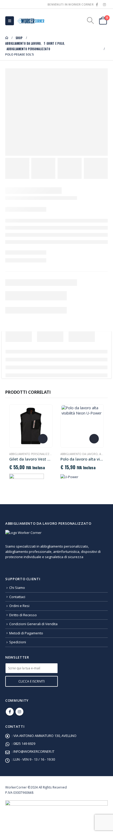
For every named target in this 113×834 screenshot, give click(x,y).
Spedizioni (17, 642)
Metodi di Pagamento (26, 633)
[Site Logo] (30, 20)
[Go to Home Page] (6, 38)
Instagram (19, 712)
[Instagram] (104, 4)
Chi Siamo (17, 587)
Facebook (10, 712)
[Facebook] (97, 4)
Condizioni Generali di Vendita (33, 623)
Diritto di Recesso (23, 615)
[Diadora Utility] (26, 479)
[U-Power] (69, 476)
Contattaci (17, 596)
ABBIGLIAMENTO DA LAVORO (79, 454)
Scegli (43, 438)
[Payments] (56, 809)
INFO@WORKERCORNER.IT (33, 751)
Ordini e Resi (19, 605)
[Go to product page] (30, 425)
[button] (9, 20)
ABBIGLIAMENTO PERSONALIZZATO (32, 454)
